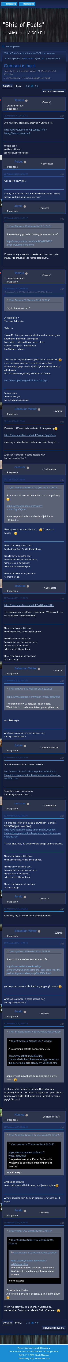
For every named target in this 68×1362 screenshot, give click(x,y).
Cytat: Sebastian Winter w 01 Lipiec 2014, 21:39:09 (33, 487)
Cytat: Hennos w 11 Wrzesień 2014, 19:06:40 (30, 1231)
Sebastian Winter (25, 409)
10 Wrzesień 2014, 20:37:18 (16, 1024)
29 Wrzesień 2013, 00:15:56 (16, 289)
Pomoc (21, 1348)
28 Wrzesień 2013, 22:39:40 (16, 174)
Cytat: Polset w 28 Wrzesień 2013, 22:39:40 (29, 300)
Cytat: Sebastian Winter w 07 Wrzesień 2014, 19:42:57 (35, 1135)
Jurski (18, 206)
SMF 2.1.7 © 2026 (26, 1355)
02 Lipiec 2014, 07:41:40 (14, 479)
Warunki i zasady (32, 1348)
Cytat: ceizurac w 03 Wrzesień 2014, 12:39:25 (30, 689)
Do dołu (7, 86)
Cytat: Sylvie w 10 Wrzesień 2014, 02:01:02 (29, 951)
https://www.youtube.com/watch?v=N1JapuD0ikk (29, 605)
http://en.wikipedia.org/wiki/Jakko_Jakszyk (26, 380)
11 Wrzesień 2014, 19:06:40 (16, 1127)
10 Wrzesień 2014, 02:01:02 (16, 758)
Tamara (19, 100)
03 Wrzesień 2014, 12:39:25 (16, 598)
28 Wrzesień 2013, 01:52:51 (16, 116)
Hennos (19, 1114)
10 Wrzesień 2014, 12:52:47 (16, 816)
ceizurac (20, 467)
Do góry (7, 1323)
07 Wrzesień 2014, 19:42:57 (16, 681)
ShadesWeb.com (42, 1358)
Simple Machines (42, 1355)
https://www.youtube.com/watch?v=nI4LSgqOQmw (30, 435)
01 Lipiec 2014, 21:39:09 (14, 421)
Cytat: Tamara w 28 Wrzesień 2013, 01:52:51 (30, 226)
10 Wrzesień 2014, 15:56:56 (16, 909)
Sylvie (37, 58)
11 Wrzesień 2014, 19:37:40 (16, 1223)
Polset (18, 161)
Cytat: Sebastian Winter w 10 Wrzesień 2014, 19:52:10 (35, 1032)
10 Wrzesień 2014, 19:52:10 (16, 943)
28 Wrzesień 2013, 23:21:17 (16, 218)
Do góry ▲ (46, 1348)
